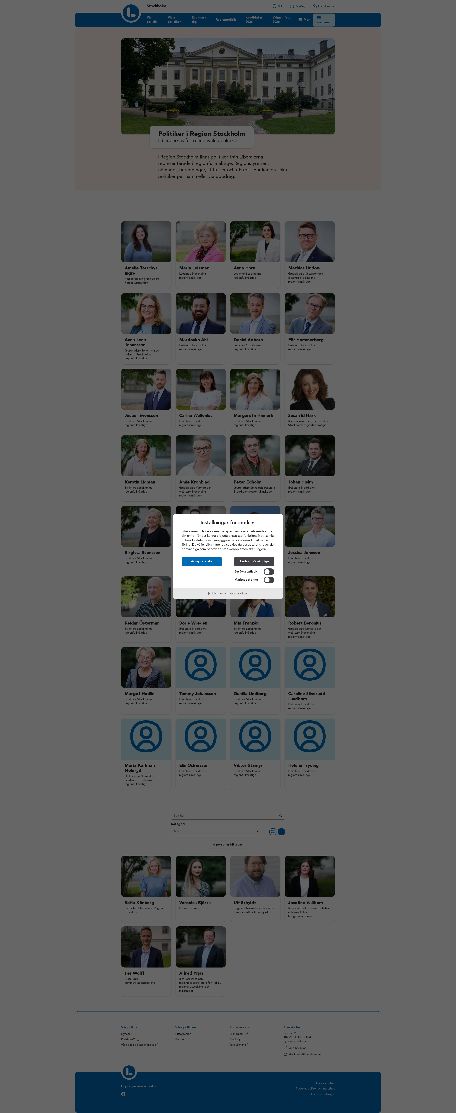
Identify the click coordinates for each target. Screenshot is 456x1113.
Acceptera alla (201, 561)
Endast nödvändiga (254, 561)
